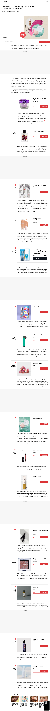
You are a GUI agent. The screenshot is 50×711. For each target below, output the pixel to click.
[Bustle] (4, 1)
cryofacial (35, 351)
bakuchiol (27, 121)
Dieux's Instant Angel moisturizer (29, 681)
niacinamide (29, 439)
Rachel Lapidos (5, 37)
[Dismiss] (48, 701)
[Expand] (45, 701)
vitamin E (28, 238)
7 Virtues (34, 80)
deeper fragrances (33, 76)
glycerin (20, 439)
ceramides (35, 121)
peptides (44, 119)
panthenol (34, 238)
